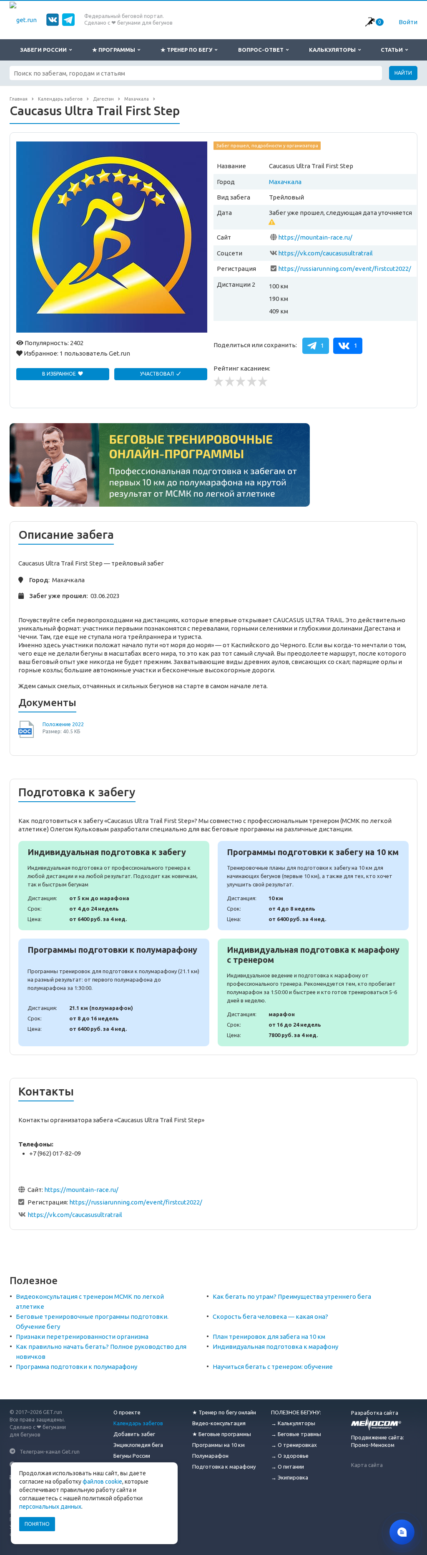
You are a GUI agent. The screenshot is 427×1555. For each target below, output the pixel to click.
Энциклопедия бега (138, 1445)
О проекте (127, 1412)
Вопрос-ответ (262, 50)
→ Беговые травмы (296, 1434)
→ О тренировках (294, 1445)
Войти (408, 21)
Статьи (393, 50)
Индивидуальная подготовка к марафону (275, 1346)
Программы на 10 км (218, 1445)
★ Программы (115, 50)
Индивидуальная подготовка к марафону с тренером (313, 992)
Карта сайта (367, 1465)
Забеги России (44, 50)
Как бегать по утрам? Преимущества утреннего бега (292, 1296)
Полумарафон (210, 1456)
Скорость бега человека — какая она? (270, 1316)
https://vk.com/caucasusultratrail (325, 253)
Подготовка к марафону (224, 1466)
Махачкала (285, 181)
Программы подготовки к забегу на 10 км (313, 885)
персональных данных (50, 1506)
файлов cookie (102, 1481)
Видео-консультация (219, 1423)
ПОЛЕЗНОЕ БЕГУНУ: (296, 1412)
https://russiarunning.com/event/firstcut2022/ (344, 268)
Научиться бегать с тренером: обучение (273, 1366)
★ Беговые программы (221, 1434)
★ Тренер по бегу (188, 50)
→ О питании (287, 1466)
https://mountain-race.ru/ (315, 237)
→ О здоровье (290, 1456)
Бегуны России (131, 1456)
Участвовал (157, 373)
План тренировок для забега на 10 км (269, 1336)
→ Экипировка (289, 1477)
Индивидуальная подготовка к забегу (113, 885)
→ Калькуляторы (293, 1423)
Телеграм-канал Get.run (50, 1451)
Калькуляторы (333, 50)
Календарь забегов (138, 1423)
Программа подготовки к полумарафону (76, 1366)
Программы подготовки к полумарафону (113, 992)
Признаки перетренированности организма (82, 1336)
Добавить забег (134, 1434)
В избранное (59, 373)
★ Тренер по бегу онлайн (224, 1412)
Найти (403, 73)
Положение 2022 (63, 724)
